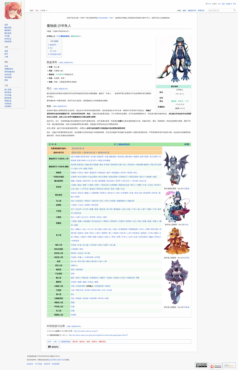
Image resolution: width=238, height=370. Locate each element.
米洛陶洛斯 (123, 229)
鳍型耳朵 (102, 342)
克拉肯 (80, 253)
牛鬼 (144, 185)
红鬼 (79, 245)
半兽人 (141, 229)
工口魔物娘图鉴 (63, 36)
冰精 (78, 217)
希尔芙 (101, 298)
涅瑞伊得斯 (80, 286)
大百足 (150, 185)
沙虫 (72, 189)
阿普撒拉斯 (99, 286)
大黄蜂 (90, 185)
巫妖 (129, 209)
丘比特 (109, 290)
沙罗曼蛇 (124, 193)
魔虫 (79, 185)
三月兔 (150, 233)
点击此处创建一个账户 (106, 18)
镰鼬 (151, 237)
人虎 (129, 233)
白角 (135, 237)
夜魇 (76, 225)
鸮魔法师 (130, 201)
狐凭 (78, 278)
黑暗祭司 (113, 221)
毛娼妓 (109, 278)
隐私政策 (30, 364)
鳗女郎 (94, 261)
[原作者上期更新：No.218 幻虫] (176, 206)
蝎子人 (133, 185)
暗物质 (78, 298)
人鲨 (105, 261)
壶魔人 (80, 257)
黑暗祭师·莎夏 (116, 165)
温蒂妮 (85, 298)
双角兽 (116, 233)
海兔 (81, 249)
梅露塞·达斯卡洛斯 (141, 157)
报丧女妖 (77, 213)
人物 (55, 342)
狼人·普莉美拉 (128, 165)
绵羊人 (92, 233)
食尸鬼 (109, 209)
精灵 (72, 270)
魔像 (72, 181)
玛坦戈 (80, 173)
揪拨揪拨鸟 (121, 201)
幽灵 (96, 209)
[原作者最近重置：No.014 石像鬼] (176, 168)
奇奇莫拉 (135, 233)
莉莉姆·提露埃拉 (77, 165)
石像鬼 (186, 189)
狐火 (72, 217)
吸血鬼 (102, 209)
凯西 (89, 237)
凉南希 (87, 205)
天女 (103, 290)
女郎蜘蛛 (113, 185)
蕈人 (136, 173)
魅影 (149, 209)
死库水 (94, 342)
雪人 (110, 233)
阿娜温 (73, 173)
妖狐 (105, 229)
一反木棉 (134, 181)
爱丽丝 (106, 221)
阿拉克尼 (105, 185)
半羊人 (124, 237)
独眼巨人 (74, 265)
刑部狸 (104, 233)
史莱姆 (73, 177)
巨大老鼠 (98, 229)
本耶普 (77, 197)
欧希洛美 (75, 241)
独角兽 (80, 233)
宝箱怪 (73, 257)
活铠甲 (118, 181)
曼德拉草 (93, 173)
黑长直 (75, 342)
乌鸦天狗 (94, 201)
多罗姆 (92, 217)
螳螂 (139, 185)
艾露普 (121, 221)
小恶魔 (73, 221)
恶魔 (154, 221)
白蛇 (118, 193)
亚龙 (131, 193)
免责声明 (47, 364)
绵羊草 (123, 173)
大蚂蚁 (73, 185)
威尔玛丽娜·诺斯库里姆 (80, 157)
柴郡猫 (143, 233)
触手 (108, 173)
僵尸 (144, 209)
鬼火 (139, 209)
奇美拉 (90, 282)
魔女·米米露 (104, 165)
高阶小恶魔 (142, 221)
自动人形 (142, 181)
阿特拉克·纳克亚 (103, 189)
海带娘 (130, 173)
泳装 (88, 342)
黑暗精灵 (79, 270)
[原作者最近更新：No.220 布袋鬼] (176, 282)
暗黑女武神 (95, 290)
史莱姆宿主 (94, 278)
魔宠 (84, 282)
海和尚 (107, 286)
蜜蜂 (84, 185)
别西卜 (97, 185)
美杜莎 (80, 193)
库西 (118, 237)
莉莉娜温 (115, 173)
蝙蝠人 (78, 229)
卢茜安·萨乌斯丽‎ (103, 160)
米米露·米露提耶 (97, 157)
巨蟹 (72, 307)
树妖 (86, 173)
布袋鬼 (186, 307)
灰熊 (86, 233)
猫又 (98, 233)
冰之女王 (84, 217)
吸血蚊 (92, 189)
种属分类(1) (89, 153)
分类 (49, 342)
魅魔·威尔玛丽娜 (91, 165)
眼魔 (72, 302)
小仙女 (80, 205)
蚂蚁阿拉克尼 (124, 185)
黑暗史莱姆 (133, 177)
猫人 (110, 229)
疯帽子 (102, 278)
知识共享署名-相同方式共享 (57, 360)
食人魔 (85, 245)
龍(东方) (111, 193)
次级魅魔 (86, 221)
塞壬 (102, 201)
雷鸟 (107, 201)
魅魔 (79, 221)
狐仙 (115, 229)
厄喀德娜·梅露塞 (142, 165)
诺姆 (107, 298)
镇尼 (105, 217)
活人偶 (94, 181)
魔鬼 (149, 221)
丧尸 (72, 209)
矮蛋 (155, 177)
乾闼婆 (112, 201)
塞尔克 (123, 233)
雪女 (72, 298)
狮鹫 (96, 282)
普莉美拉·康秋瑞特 (125, 157)
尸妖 (134, 209)
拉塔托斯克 (143, 237)
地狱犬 (83, 237)
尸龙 (154, 209)
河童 (72, 286)
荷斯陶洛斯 (133, 229)
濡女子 (142, 177)
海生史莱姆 (102, 177)
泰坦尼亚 (94, 205)
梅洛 (88, 261)
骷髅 (91, 209)
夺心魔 (87, 253)
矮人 (72, 294)
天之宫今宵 (91, 160)
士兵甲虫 (84, 189)
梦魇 (147, 229)
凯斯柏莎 (101, 173)
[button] (53, 347)
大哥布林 (93, 245)
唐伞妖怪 (110, 181)
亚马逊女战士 (96, 221)
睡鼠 (156, 233)
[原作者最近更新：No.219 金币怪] (176, 241)
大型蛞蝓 (74, 249)
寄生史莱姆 (82, 177)
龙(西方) (103, 193)
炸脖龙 (154, 193)
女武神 (87, 290)
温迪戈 (100, 237)
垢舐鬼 (116, 278)
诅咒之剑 (125, 181)
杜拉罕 (78, 209)
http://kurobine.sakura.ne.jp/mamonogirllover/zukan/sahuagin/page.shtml (97, 335)
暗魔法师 (130, 278)
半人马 (90, 229)
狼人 (72, 229)
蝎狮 (79, 282)
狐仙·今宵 (78, 169)
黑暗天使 (79, 290)
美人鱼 (73, 261)
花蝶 (117, 189)
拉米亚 (73, 193)
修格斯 (149, 177)
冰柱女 (99, 217)
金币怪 (186, 258)
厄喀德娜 (94, 193)
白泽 (130, 237)
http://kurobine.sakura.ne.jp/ (85, 331)
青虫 (112, 189)
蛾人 (78, 189)
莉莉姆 (128, 221)
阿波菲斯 (146, 193)
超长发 (82, 342)
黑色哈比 (79, 201)
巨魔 (72, 311)
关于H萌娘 (38, 364)
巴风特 (73, 282)
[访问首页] (13, 10)
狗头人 (107, 237)
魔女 (72, 278)
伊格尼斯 (93, 298)
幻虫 (186, 225)
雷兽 (113, 237)
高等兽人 (157, 237)
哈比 (72, 201)
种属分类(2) (103, 153)
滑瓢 (137, 278)
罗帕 (72, 274)
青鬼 (100, 245)
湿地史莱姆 (113, 177)
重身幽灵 (117, 209)
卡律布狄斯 (89, 257)
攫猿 (95, 237)
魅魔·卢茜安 (88, 169)
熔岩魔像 (101, 181)
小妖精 (73, 205)
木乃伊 (85, 209)
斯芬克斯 (154, 229)
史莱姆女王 (123, 177)
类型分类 (76, 153)
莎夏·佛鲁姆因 (110, 157)
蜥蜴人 (87, 193)
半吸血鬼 (84, 278)
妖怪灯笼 (86, 181)
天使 (72, 290)
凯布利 (157, 185)
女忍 (134, 221)
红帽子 (106, 245)
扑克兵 (123, 278)
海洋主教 (81, 261)
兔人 (84, 229)
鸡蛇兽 (87, 201)
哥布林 (73, 245)
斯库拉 (73, 253)
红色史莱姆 (92, 177)
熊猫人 (77, 237)
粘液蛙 (73, 315)
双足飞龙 (138, 193)
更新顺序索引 (78, 148)
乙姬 (100, 261)
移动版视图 (55, 364)
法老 (124, 209)
